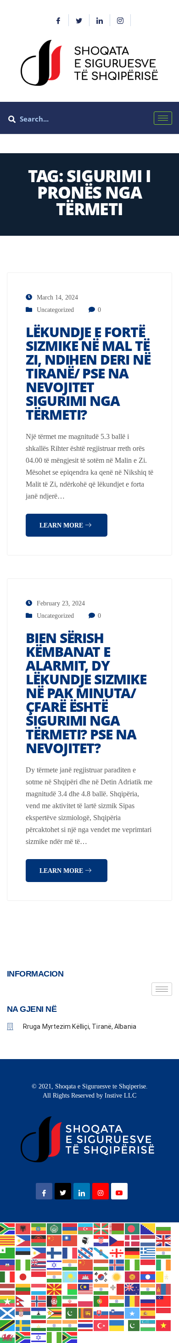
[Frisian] (86, 1252)
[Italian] (8, 1276)
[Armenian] (70, 1228)
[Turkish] (101, 1324)
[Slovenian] (117, 1312)
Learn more (62, 525)
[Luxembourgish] (39, 1288)
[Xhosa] (23, 1337)
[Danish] (132, 1240)
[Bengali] (132, 1228)
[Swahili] (8, 1324)
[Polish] (86, 1300)
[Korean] (101, 1276)
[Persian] (70, 1300)
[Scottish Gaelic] (8, 1312)
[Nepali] (23, 1300)
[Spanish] (148, 1312)
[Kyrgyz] (132, 1276)
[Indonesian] (148, 1264)
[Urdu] (132, 1324)
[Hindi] (70, 1264)
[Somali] (132, 1312)
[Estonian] (23, 1252)
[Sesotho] (39, 1312)
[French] (70, 1252)
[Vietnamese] (164, 1324)
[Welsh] (8, 1337)
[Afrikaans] (8, 1228)
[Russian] (148, 1300)
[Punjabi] (117, 1300)
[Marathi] (148, 1288)
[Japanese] (23, 1276)
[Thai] (86, 1324)
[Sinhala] (86, 1312)
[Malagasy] (70, 1288)
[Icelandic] (117, 1264)
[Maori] (132, 1288)
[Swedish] (23, 1324)
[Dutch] (148, 1240)
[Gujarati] (164, 1252)
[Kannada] (54, 1276)
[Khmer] (86, 1276)
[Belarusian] (117, 1228)
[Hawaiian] (39, 1264)
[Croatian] (101, 1240)
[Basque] (101, 1228)
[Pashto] (54, 1300)
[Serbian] (23, 1312)
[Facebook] (58, 20)
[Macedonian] (54, 1288)
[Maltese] (117, 1288)
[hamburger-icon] (163, 118)
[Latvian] (8, 1288)
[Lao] (148, 1276)
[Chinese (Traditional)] (70, 1240)
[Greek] (148, 1252)
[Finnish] (54, 1252)
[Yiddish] (39, 1337)
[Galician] (101, 1252)
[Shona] (54, 1312)
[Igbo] (132, 1264)
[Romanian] (132, 1300)
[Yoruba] (54, 1337)
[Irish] (164, 1264)
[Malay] (86, 1288)
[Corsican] (86, 1240)
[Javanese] (39, 1276)
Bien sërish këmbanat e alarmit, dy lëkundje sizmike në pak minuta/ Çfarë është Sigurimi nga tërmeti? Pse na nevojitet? (86, 692)
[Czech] (117, 1240)
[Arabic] (54, 1228)
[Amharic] (39, 1228)
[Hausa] (23, 1264)
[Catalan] (8, 1240)
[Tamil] (54, 1324)
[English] (164, 1240)
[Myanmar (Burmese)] (8, 1300)
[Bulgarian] (164, 1228)
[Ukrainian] (117, 1324)
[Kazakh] (70, 1276)
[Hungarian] (101, 1264)
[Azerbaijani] (86, 1228)
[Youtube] (119, 1191)
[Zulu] (70, 1337)
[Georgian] (117, 1252)
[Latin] (164, 1276)
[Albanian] (23, 1228)
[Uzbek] (148, 1324)
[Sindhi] (70, 1312)
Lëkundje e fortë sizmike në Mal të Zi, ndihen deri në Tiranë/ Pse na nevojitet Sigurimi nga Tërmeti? (88, 373)
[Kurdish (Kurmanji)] (117, 1276)
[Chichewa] (39, 1240)
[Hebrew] (54, 1264)
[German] (132, 1252)
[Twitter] (79, 20)
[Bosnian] (148, 1228)
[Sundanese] (164, 1312)
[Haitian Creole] (8, 1264)
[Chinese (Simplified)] (54, 1240)
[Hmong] (86, 1264)
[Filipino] (39, 1252)
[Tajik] (39, 1324)
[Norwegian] (39, 1300)
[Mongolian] (164, 1288)
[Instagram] (120, 20)
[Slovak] (101, 1312)
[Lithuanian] (23, 1288)
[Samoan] (164, 1300)
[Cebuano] (23, 1240)
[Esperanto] (8, 1252)
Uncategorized (55, 309)
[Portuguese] (101, 1300)
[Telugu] (70, 1324)
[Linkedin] (100, 20)
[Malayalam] (101, 1288)
